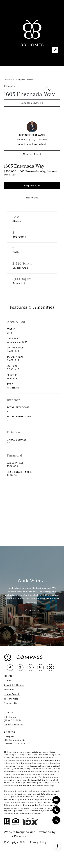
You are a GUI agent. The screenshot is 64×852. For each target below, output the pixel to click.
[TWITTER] (30, 667)
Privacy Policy (38, 842)
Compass (23, 755)
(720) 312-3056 (38, 139)
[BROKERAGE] (50, 667)
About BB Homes (14, 685)
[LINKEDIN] (40, 667)
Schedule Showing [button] (32, 102)
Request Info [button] (32, 185)
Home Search (12, 694)
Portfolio (9, 689)
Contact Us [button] (32, 610)
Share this (32, 197)
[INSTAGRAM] (20, 667)
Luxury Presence (15, 836)
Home (7, 680)
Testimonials (11, 698)
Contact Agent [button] (32, 154)
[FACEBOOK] (10, 667)
